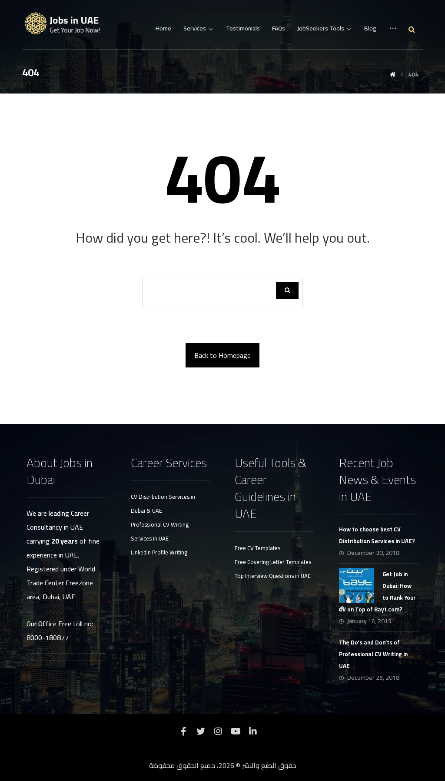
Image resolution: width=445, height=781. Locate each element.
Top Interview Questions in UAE (273, 576)
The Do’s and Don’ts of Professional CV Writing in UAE (373, 654)
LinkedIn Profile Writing (159, 552)
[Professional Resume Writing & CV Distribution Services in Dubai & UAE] (65, 23)
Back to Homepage (222, 355)
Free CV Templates (257, 548)
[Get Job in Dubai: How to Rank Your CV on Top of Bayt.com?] (356, 585)
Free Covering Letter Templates (273, 562)
